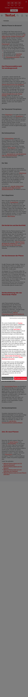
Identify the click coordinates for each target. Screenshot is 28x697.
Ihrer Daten (17, 329)
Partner (20, 323)
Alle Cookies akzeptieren (20, 378)
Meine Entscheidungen (7, 378)
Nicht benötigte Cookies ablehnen (18, 318)
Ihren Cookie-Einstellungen (13, 355)
